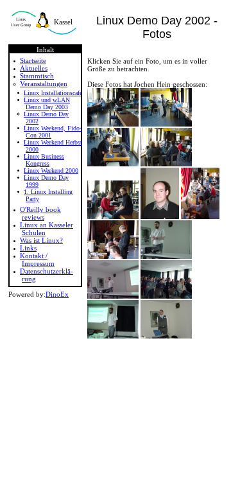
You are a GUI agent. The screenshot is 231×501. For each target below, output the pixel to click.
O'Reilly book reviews (40, 213)
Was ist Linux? (41, 240)
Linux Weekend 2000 (51, 170)
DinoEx (57, 294)
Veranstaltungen (43, 83)
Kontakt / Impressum (37, 259)
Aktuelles (33, 68)
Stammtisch (37, 76)
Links (28, 248)
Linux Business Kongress (44, 160)
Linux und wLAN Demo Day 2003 (47, 103)
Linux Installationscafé (53, 92)
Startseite (33, 60)
